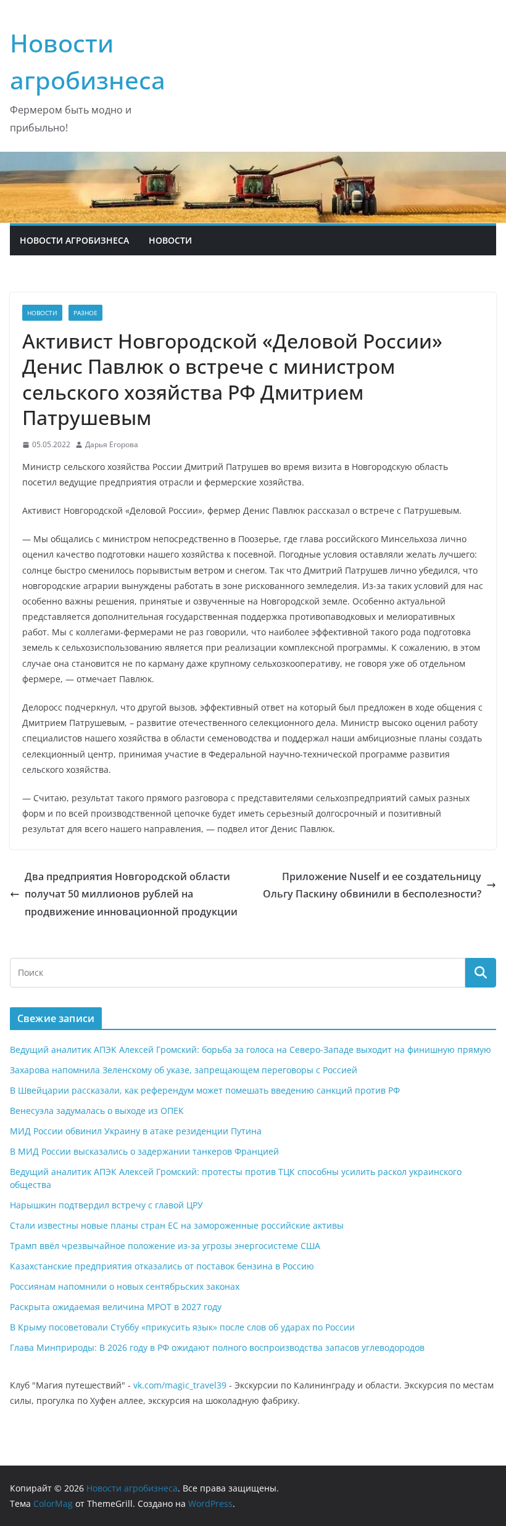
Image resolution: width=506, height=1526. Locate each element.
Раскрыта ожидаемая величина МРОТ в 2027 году (116, 1307)
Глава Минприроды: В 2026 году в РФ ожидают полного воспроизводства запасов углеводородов (217, 1347)
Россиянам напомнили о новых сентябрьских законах (124, 1286)
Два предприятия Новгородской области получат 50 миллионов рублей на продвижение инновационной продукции (131, 894)
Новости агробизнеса (74, 240)
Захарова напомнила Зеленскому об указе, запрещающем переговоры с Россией (183, 1070)
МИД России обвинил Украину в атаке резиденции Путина (136, 1131)
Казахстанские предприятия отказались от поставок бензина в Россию (162, 1266)
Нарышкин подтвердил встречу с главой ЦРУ (106, 1205)
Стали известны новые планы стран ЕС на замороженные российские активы (177, 1225)
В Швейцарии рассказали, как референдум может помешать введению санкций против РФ (205, 1090)
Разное (85, 312)
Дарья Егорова (111, 444)
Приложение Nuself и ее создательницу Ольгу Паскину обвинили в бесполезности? (372, 885)
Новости (170, 240)
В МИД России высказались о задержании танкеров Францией (144, 1151)
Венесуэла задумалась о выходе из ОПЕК (97, 1110)
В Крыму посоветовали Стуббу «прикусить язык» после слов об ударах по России (182, 1327)
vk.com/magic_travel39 (179, 1385)
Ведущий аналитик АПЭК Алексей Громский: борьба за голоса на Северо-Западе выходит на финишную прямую (250, 1049)
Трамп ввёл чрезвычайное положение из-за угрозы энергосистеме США (165, 1246)
